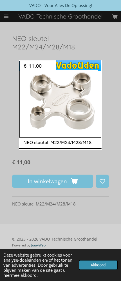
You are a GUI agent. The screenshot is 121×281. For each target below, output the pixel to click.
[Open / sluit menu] (6, 16)
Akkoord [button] (98, 265)
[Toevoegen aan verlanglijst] (102, 181)
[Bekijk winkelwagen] (115, 16)
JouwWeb (38, 245)
